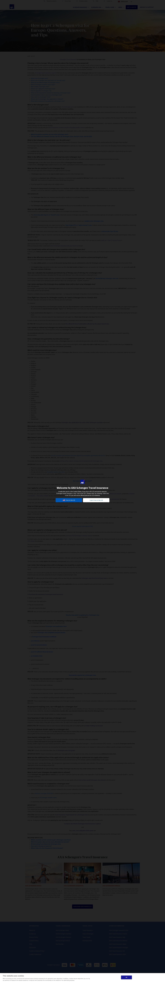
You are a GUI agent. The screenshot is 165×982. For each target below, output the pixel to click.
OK (126, 977)
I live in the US (70, 500)
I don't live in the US (96, 500)
